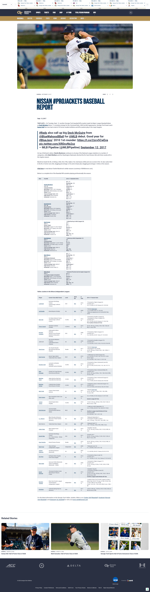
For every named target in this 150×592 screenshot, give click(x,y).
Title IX (100, 587)
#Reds (43, 132)
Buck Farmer (47, 222)
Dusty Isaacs (42, 397)
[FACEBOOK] (110, 94)
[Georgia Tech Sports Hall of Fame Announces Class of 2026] (125, 536)
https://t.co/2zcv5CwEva (92, 140)
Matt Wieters (47, 255)
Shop (60, 12)
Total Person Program (82, 12)
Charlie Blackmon (48, 184)
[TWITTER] (107, 94)
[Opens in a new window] (10, 565)
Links (26, 8)
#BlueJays (45, 140)
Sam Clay (41, 319)
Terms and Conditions (61, 587)
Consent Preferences (49, 587)
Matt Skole (41, 463)
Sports (38, 12)
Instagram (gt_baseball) (57, 499)
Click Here (94, 309)
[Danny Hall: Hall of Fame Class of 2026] (25, 536)
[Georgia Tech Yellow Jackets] (24, 12)
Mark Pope (41, 446)
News (55, 18)
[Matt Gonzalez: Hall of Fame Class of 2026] (75, 536)
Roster (30, 18)
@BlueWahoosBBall (51, 136)
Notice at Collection (92, 587)
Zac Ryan (41, 456)
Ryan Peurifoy (42, 442)
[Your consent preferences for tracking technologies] (147, 589)
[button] (147, 4)
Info (94, 12)
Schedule (39, 18)
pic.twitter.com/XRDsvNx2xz (57, 143)
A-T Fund (68, 12)
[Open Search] (131, 13)
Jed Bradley (42, 311)
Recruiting (73, 18)
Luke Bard (41, 303)
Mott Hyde (41, 391)
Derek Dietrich (47, 204)
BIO (75, 303)
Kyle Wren (41, 489)
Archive (63, 18)
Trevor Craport (42, 326)
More (82, 18)
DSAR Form (71, 587)
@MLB (73, 136)
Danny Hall (40, 127)
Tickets (46, 12)
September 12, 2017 (93, 147)
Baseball (39, 94)
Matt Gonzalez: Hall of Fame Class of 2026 (64, 554)
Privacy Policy (38, 587)
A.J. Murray (42, 418)
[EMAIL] (112, 94)
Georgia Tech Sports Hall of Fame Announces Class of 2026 (119, 554)
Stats (48, 18)
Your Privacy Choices (80, 587)
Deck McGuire (43, 125)
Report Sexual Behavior (109, 587)
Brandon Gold (42, 364)
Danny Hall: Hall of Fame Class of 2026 (13, 554)
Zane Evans (41, 349)
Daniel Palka (42, 436)
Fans (54, 12)
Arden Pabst (42, 429)
